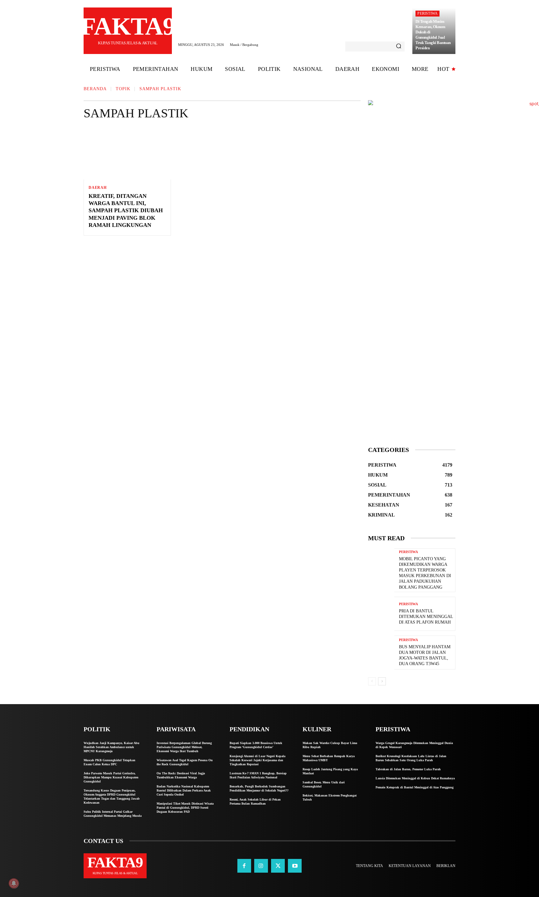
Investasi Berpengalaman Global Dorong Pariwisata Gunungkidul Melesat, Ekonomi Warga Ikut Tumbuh (184, 747)
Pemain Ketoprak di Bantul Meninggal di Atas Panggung (415, 787)
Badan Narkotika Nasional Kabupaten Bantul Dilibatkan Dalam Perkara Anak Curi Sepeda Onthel (184, 790)
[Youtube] (295, 866)
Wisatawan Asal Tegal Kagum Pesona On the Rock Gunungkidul (185, 762)
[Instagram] (261, 866)
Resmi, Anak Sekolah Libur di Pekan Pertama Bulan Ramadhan (255, 801)
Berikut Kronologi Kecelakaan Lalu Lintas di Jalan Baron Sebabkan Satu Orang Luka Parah (411, 758)
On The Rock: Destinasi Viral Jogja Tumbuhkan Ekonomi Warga (181, 775)
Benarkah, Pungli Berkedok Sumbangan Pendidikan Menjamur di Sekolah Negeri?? (259, 788)
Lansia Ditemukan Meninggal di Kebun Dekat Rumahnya (415, 778)
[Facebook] (244, 866)
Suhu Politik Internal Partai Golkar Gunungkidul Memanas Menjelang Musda (113, 813)
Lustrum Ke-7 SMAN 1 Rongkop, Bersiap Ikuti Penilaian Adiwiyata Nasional (258, 775)
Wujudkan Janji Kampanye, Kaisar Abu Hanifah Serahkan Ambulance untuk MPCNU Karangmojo (111, 747)
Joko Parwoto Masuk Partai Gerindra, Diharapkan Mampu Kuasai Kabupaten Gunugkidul (111, 777)
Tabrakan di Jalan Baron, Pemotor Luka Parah (408, 769)
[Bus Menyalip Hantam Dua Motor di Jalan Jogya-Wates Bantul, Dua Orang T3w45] (381, 652)
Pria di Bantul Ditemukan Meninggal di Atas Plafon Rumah (426, 617)
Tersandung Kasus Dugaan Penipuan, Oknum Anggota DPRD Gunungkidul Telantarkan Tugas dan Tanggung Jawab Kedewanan (112, 796)
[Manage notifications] (14, 883)
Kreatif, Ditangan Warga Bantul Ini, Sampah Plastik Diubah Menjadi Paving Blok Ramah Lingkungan (126, 210)
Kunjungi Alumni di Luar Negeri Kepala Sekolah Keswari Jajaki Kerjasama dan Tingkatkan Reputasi (257, 760)
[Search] (399, 46)
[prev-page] (372, 681)
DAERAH (98, 187)
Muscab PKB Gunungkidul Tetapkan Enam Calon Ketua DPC (109, 762)
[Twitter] (278, 866)
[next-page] (382, 681)
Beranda (95, 88)
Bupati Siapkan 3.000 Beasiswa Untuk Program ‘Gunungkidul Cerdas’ (256, 745)
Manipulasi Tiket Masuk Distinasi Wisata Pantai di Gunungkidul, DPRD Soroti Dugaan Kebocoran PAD (185, 807)
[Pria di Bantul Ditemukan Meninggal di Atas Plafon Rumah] (381, 614)
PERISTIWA (427, 13)
